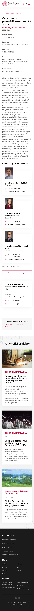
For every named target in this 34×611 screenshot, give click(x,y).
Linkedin (18, 324)
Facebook (9, 324)
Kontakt (19, 570)
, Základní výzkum (17, 28)
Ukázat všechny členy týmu (17, 273)
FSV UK (19, 586)
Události (4, 564)
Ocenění (4, 570)
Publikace (19, 564)
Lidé (18, 567)
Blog (3, 573)
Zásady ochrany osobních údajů (7, 583)
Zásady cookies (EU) (8, 587)
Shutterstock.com (22, 589)
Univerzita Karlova (22, 582)
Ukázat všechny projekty (12, 13)
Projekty (4, 567)
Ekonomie (6, 28)
